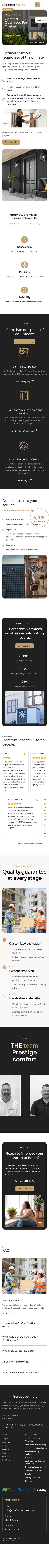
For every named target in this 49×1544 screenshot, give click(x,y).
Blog (4, 1453)
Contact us (7, 1456)
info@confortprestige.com (19, 1510)
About (5, 1439)
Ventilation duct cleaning (35, 1445)
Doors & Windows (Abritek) (32, 1440)
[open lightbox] (37, 36)
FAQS (4, 1446)
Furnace (28, 1457)
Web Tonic (13, 1540)
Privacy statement (32, 1478)
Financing (6, 1442)
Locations (6, 1460)
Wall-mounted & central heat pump (35, 1462)
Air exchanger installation (36, 1448)
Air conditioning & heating (32, 1453)
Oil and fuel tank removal (35, 1467)
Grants (28, 1474)
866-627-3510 (12, 1520)
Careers (5, 1449)
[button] (37, 4)
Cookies (28, 1481)
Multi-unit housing (33, 1470)
